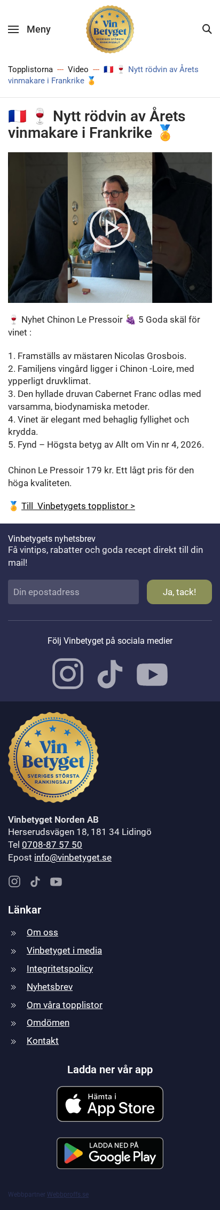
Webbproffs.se (68, 1194)
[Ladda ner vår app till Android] (110, 1152)
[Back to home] (110, 29)
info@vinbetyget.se (73, 857)
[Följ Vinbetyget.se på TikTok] (110, 673)
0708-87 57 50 (52, 844)
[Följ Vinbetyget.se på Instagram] (68, 673)
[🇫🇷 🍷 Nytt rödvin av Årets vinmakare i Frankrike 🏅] (110, 226)
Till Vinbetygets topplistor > (78, 506)
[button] (29, 29)
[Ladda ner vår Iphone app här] (110, 1103)
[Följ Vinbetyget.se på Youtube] (152, 673)
